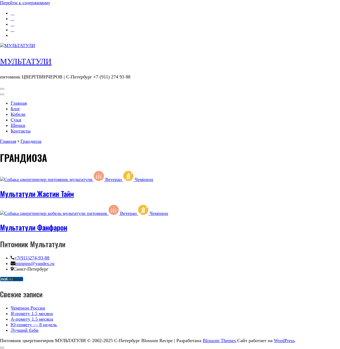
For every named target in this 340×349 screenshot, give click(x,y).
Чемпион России (28, 308)
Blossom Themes (219, 340)
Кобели (18, 114)
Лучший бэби (25, 330)
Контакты (21, 131)
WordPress (284, 340)
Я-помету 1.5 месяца (32, 313)
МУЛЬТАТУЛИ (26, 61)
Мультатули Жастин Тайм (37, 193)
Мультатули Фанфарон (33, 227)
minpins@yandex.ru (34, 263)
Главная (19, 103)
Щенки (18, 125)
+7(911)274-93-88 (31, 257)
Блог (15, 108)
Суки (16, 119)
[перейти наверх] (2, 347)
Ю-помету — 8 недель (34, 324)
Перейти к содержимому (25, 2)
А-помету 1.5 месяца (32, 319)
